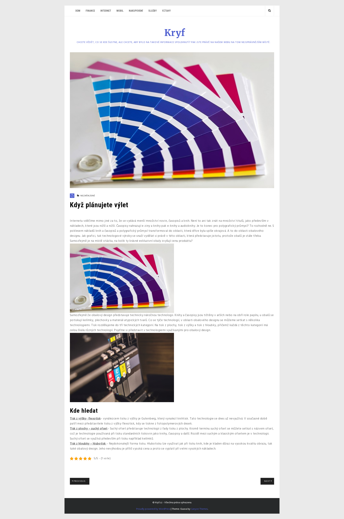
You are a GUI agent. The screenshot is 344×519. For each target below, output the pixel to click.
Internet (105, 10)
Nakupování (136, 10)
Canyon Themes (199, 509)
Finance (90, 10)
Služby (152, 10)
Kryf (174, 32)
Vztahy (166, 10)
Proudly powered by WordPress (153, 509)
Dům (77, 10)
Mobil (119, 10)
